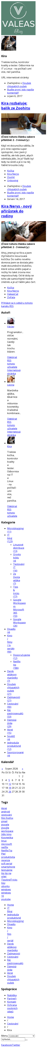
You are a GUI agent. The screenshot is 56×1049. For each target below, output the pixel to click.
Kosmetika (7, 837)
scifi (3, 863)
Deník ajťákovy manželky (12, 947)
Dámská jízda (11, 968)
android (5, 811)
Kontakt (11, 1001)
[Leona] (11, 381)
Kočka (10, 170)
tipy (3, 883)
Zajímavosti (13, 953)
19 (10, 787)
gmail (4, 821)
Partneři (11, 998)
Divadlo (11, 924)
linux (4, 840)
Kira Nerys (13, 174)
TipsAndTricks (9, 879)
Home (10, 904)
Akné (4, 808)
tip (3, 873)
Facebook (6, 1045)
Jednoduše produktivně (14, 916)
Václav (10, 326)
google (5, 824)
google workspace (7, 829)
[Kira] (11, 443)
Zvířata (11, 297)
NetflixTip (6, 850)
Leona (10, 384)
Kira (9, 446)
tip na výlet (6, 875)
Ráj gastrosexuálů (15, 961)
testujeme (6, 870)
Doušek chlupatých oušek (19, 84)
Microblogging (15, 921)
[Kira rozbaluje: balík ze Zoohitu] (23, 133)
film (3, 818)
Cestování (12, 956)
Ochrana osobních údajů (12, 1008)
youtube (6, 899)
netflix (4, 847)
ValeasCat (12, 294)
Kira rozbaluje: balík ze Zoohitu (15, 105)
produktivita (8, 857)
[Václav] (11, 323)
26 (10, 791)
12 (10, 784)
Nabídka (12, 995)
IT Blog (9, 909)
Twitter (16, 1045)
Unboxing (12, 180)
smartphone (8, 866)
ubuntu (5, 886)
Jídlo (4, 834)
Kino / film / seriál (10, 934)
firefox (9, 818)
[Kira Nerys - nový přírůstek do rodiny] (23, 240)
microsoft (6, 844)
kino (9, 834)
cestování (6, 814)
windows (6, 889)
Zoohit (11, 177)
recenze (5, 860)
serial (9, 863)
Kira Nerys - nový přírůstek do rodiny (16, 211)
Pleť (3, 853)
